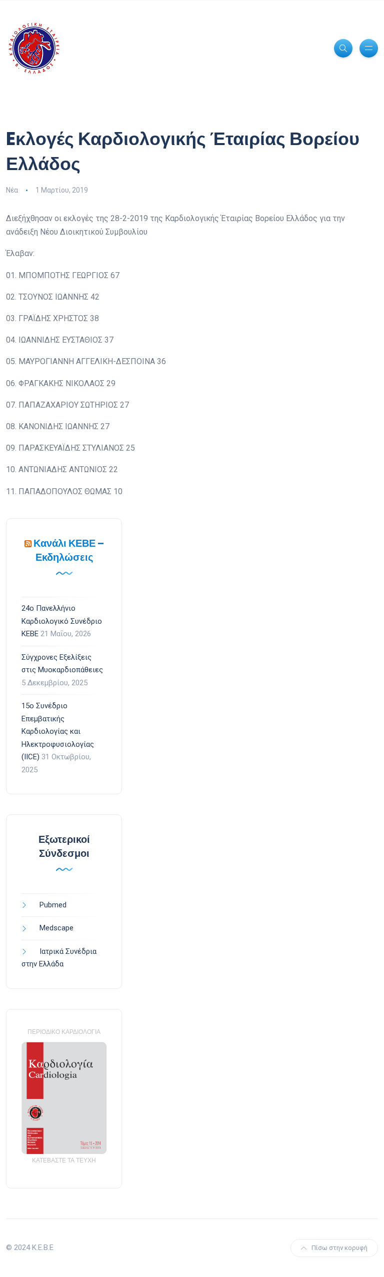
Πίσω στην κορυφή (340, 1247)
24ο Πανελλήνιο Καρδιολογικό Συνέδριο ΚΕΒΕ (62, 621)
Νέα (12, 190)
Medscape (57, 927)
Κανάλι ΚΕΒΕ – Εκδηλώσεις (69, 550)
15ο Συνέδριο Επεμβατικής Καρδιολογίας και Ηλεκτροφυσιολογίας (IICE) (58, 731)
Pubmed (53, 904)
